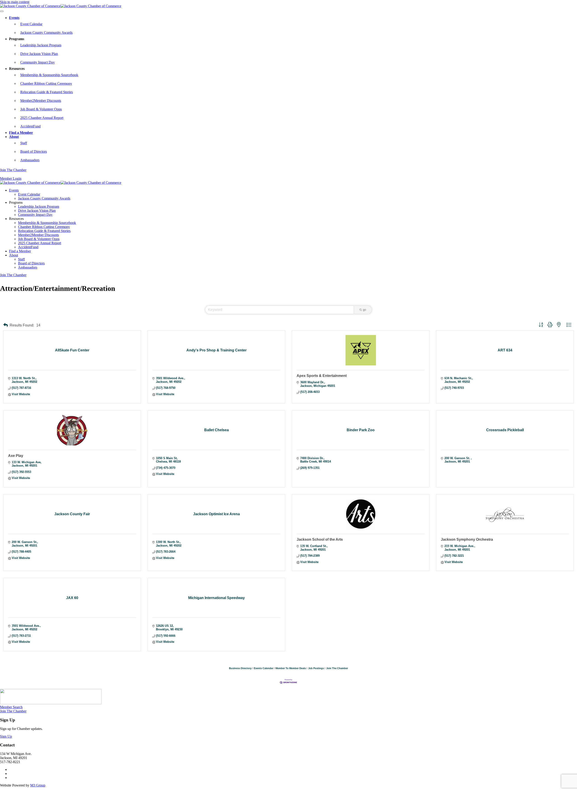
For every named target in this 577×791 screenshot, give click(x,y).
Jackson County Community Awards (46, 32)
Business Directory (240, 668)
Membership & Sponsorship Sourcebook (49, 75)
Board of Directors (33, 151)
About (14, 137)
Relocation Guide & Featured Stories (46, 92)
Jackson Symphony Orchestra (467, 539)
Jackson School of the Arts (320, 539)
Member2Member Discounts (40, 101)
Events (14, 18)
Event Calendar (31, 24)
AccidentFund (30, 126)
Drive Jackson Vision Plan (39, 54)
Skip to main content (14, 2)
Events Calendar (263, 668)
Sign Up (6, 736)
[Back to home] (60, 6)
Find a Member (21, 132)
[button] (5, 325)
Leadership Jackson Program (40, 45)
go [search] (364, 309)
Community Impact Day (37, 62)
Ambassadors (29, 160)
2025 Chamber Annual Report (41, 118)
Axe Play (15, 456)
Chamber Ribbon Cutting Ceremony (46, 83)
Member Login (10, 178)
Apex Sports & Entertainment (322, 376)
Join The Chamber (13, 170)
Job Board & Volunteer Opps (41, 109)
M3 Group (37, 785)
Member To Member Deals (290, 668)
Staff (23, 143)
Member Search (11, 707)
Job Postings (316, 668)
